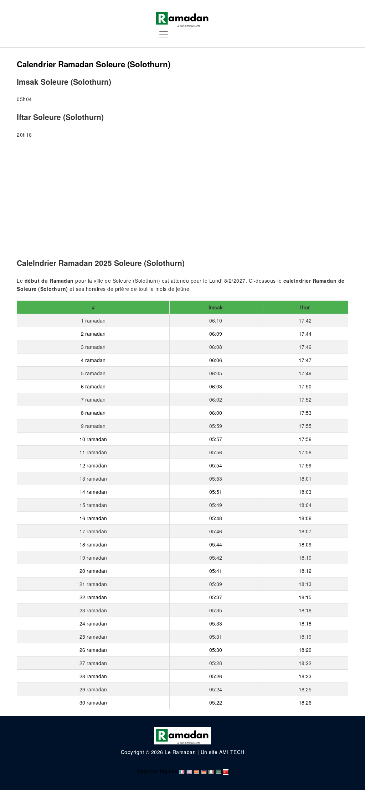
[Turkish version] (225, 771)
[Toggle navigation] (163, 34)
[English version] (189, 771)
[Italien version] (211, 771)
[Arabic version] (218, 771)
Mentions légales (157, 771)
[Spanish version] (196, 771)
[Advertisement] (182, 200)
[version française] (182, 771)
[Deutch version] (204, 771)
